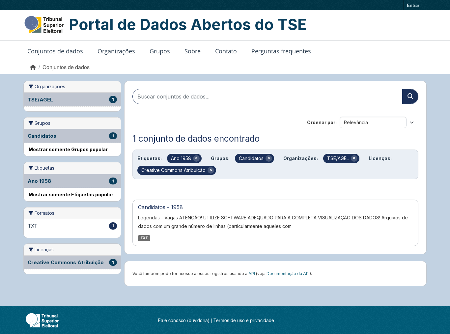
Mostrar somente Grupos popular (68, 149)
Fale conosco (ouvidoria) (184, 320)
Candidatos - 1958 (160, 207)
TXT (144, 238)
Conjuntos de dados (55, 51)
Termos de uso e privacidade (243, 320)
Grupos (160, 51)
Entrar (413, 5)
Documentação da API (288, 273)
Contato (226, 51)
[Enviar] (410, 96)
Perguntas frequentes (281, 51)
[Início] (33, 67)
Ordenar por (321, 122)
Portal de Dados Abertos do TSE (188, 24)
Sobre (192, 51)
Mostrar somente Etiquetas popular (71, 194)
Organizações (116, 51)
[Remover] (196, 158)
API (251, 273)
